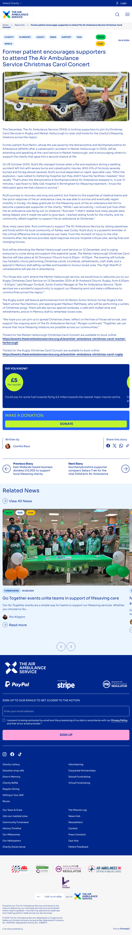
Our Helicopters (12, 840)
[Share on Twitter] (115, 446)
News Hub (20, 25)
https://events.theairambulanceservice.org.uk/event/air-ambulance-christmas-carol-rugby (63, 354)
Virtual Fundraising (79, 782)
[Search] (117, 14)
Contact (73, 828)
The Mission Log (77, 810)
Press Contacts (77, 834)
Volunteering (75, 764)
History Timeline (12, 828)
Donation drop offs (13, 770)
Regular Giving (11, 789)
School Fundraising (79, 776)
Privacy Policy (119, 720)
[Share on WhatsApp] (121, 446)
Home (6, 25)
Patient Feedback (78, 846)
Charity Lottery (11, 764)
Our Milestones (11, 834)
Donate (66, 424)
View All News (20, 501)
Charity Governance (14, 846)
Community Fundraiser (16, 822)
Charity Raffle (10, 782)
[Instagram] (4, 754)
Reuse (6, 801)
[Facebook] (12, 754)
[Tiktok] (20, 754)
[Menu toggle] (127, 14)
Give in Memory (11, 776)
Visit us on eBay (53, 896)
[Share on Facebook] (108, 446)
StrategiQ (125, 928)
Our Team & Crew (12, 810)
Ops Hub (73, 840)
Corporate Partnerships (82, 770)
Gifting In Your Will (13, 795)
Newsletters (75, 822)
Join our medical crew (15, 816)
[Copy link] (127, 446)
